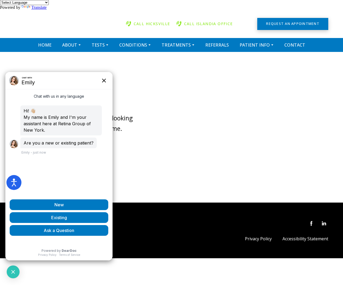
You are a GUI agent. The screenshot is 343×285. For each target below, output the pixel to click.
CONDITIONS (133, 45)
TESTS (98, 45)
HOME (44, 45)
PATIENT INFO (255, 45)
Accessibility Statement (305, 239)
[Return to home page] (62, 24)
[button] (147, 24)
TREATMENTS (176, 45)
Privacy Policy (258, 239)
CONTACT (294, 45)
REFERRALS (217, 45)
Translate (39, 7)
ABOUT (69, 45)
